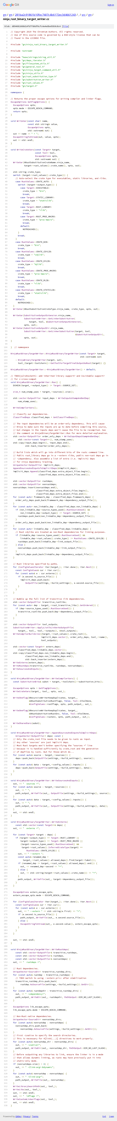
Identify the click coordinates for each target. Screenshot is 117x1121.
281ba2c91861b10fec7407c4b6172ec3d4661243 (45, 15)
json (111, 1116)
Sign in (111, 4)
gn (4, 15)
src (84, 15)
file (65, 26)
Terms (35, 1116)
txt (104, 1116)
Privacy (26, 1116)
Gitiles (18, 1116)
